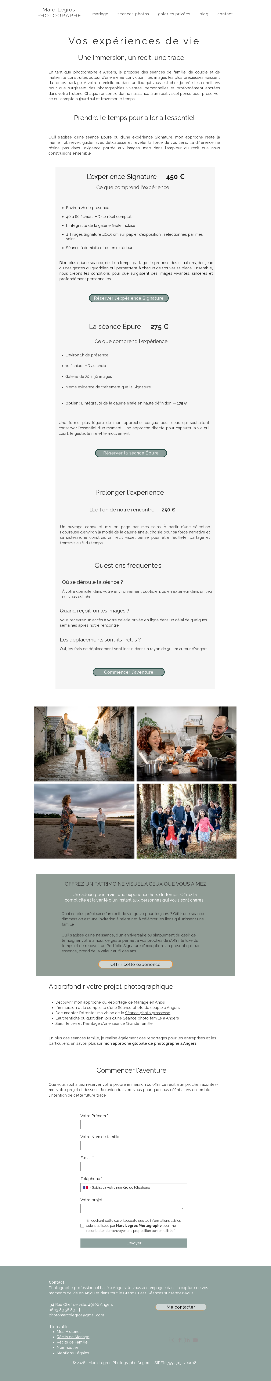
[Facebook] (180, 1340)
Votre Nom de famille (99, 1136)
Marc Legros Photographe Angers (119, 1362)
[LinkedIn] (187, 1340)
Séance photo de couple (140, 1007)
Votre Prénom (94, 1116)
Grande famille (139, 1023)
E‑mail (87, 1157)
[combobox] (133, 1208)
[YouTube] (195, 1340)
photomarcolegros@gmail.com (77, 1315)
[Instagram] (172, 1340)
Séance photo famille (142, 1018)
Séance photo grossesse (147, 1013)
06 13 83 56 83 (62, 1310)
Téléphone (91, 1178)
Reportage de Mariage (127, 1002)
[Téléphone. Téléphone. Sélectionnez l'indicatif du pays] (87, 1187)
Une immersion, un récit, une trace (131, 57)
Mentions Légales (73, 1353)
